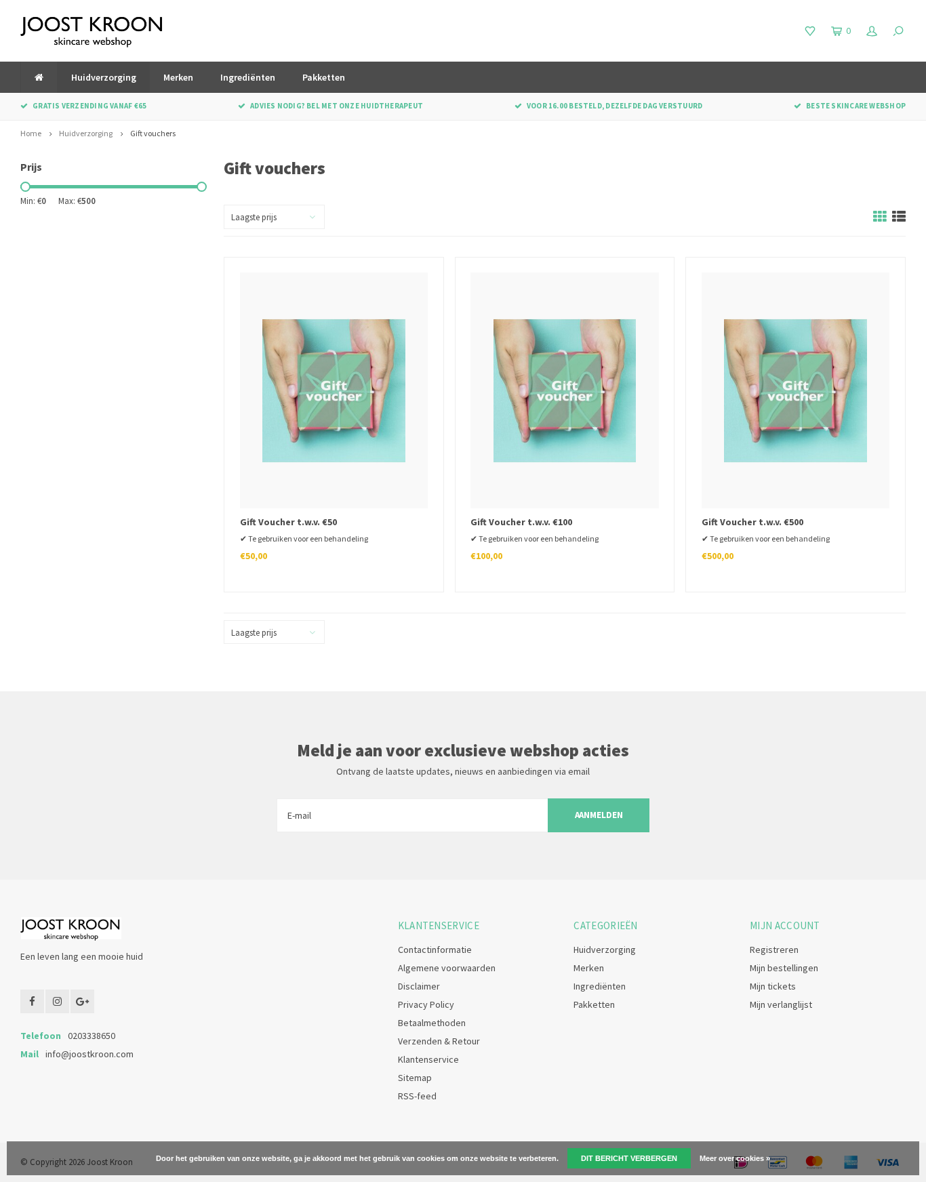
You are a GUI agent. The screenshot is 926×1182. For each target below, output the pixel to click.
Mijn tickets (773, 986)
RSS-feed (417, 1096)
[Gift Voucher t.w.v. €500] (795, 390)
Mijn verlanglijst (781, 1004)
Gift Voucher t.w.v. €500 (752, 522)
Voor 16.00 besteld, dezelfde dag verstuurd (614, 105)
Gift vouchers (153, 133)
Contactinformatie (435, 949)
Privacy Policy (426, 1004)
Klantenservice (428, 1059)
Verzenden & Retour (439, 1041)
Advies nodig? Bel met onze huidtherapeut (336, 105)
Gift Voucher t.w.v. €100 (521, 522)
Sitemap (415, 1078)
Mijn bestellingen (784, 968)
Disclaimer (419, 986)
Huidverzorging (103, 77)
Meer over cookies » (735, 1158)
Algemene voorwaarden (447, 968)
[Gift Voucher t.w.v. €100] (564, 390)
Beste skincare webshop (856, 105)
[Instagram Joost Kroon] (57, 1001)
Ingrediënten (247, 77)
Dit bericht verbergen (629, 1158)
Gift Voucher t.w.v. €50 (288, 522)
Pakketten (323, 77)
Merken (178, 77)
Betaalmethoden (432, 1023)
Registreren (774, 949)
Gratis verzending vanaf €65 (89, 105)
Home (30, 133)
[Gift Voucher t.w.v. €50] (334, 390)
